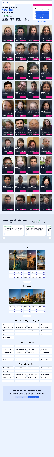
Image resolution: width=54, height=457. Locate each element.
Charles (17, 54)
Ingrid (17, 111)
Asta (42, 73)
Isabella (43, 111)
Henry (30, 73)
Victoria (43, 205)
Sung (29, 129)
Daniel (30, 92)
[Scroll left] (4, 238)
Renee (4, 129)
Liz (3, 73)
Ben (29, 167)
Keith (42, 167)
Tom (3, 205)
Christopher (31, 54)
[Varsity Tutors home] (7, 2)
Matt (3, 148)
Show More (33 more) (27, 281)
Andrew (30, 111)
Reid (42, 36)
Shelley (30, 148)
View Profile (4, 40)
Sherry (17, 148)
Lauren (17, 167)
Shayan (17, 129)
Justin (17, 73)
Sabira (43, 92)
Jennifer (30, 186)
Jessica (43, 186)
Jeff (16, 186)
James (4, 92)
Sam (42, 148)
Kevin (29, 205)
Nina (29, 36)
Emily (42, 129)
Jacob (17, 205)
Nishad (4, 186)
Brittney (4, 167)
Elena (4, 111)
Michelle (43, 54)
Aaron (17, 36)
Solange (4, 54)
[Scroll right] (50, 238)
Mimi (3, 36)
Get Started (10, 40)
